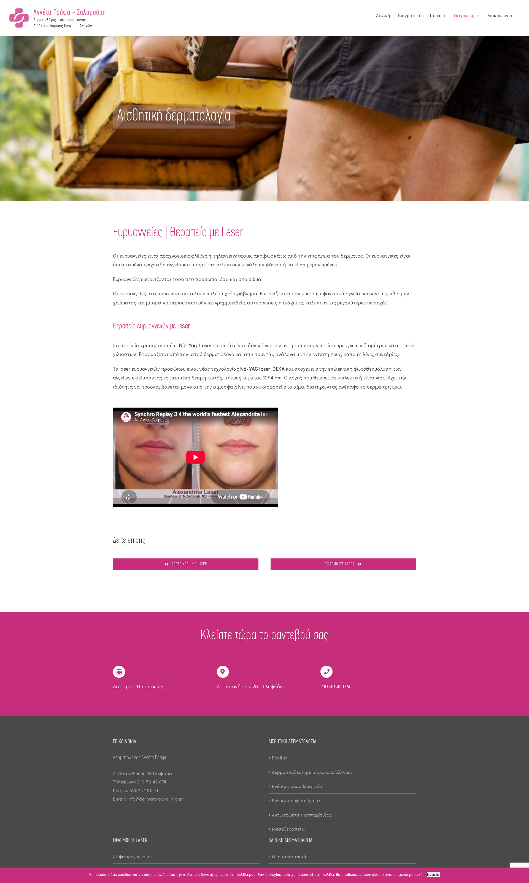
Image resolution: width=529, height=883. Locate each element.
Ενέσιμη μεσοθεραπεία (297, 786)
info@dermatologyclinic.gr (155, 799)
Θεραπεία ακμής (290, 856)
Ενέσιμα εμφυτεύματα (296, 800)
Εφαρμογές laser (134, 856)
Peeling (280, 757)
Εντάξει (433, 874)
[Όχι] (522, 875)
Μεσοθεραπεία (288, 829)
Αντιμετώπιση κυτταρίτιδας (302, 815)
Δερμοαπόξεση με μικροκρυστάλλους (312, 772)
